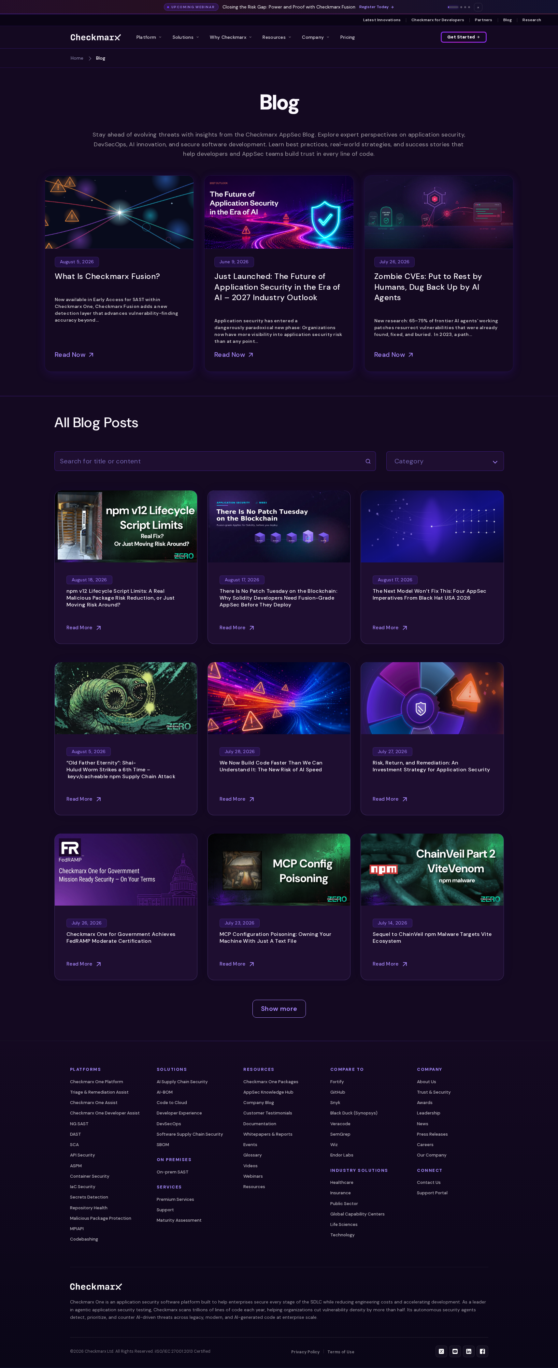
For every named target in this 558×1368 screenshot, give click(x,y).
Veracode (340, 1124)
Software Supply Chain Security (190, 1134)
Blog (507, 19)
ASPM (76, 1166)
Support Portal (432, 1193)
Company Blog (258, 1102)
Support (165, 1210)
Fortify (337, 1081)
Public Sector (344, 1203)
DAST (75, 1134)
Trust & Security (434, 1092)
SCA (74, 1144)
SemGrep (340, 1134)
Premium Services (175, 1199)
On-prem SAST (173, 1172)
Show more (279, 1008)
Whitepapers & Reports (268, 1134)
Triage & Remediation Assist (99, 1092)
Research (531, 19)
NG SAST (79, 1124)
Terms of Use (340, 1352)
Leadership (428, 1113)
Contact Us (429, 1183)
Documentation (259, 1124)
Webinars (253, 1176)
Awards (425, 1102)
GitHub (337, 1092)
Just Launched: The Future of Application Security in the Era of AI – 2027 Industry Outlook (277, 286)
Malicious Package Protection (100, 1218)
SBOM (163, 1144)
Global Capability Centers (357, 1214)
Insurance (340, 1193)
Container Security (89, 1176)
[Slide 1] (453, 7)
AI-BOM (165, 1092)
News (422, 1124)
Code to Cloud (172, 1102)
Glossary (252, 1155)
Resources (274, 37)
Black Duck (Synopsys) (354, 1113)
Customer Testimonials (267, 1113)
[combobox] (445, 461)
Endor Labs (341, 1155)
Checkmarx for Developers (437, 19)
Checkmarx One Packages (270, 1081)
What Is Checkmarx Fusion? (107, 276)
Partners (484, 19)
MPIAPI (77, 1228)
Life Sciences (344, 1225)
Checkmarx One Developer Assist (105, 1113)
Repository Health (88, 1208)
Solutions (183, 37)
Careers (425, 1144)
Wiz (334, 1144)
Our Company (432, 1155)
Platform (146, 37)
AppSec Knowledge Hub (268, 1092)
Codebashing (84, 1239)
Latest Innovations (382, 19)
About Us (426, 1081)
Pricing (347, 37)
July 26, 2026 (394, 262)
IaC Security (82, 1186)
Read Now (70, 354)
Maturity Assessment (179, 1220)
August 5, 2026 (77, 262)
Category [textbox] (409, 461)
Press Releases (432, 1134)
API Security (82, 1155)
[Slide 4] (469, 7)
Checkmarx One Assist (94, 1102)
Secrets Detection (89, 1197)
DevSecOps (169, 1124)
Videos (250, 1166)
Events (250, 1144)
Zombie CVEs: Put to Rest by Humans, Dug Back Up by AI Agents (428, 286)
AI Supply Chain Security (182, 1081)
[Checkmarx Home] (96, 37)
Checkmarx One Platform (96, 1081)
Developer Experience (179, 1113)
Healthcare (341, 1183)
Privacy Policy (305, 1352)
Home (77, 58)
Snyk (335, 1102)
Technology (342, 1235)
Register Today (374, 7)
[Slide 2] (461, 7)
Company (313, 37)
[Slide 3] (465, 7)
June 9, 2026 (234, 262)
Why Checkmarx (228, 37)
